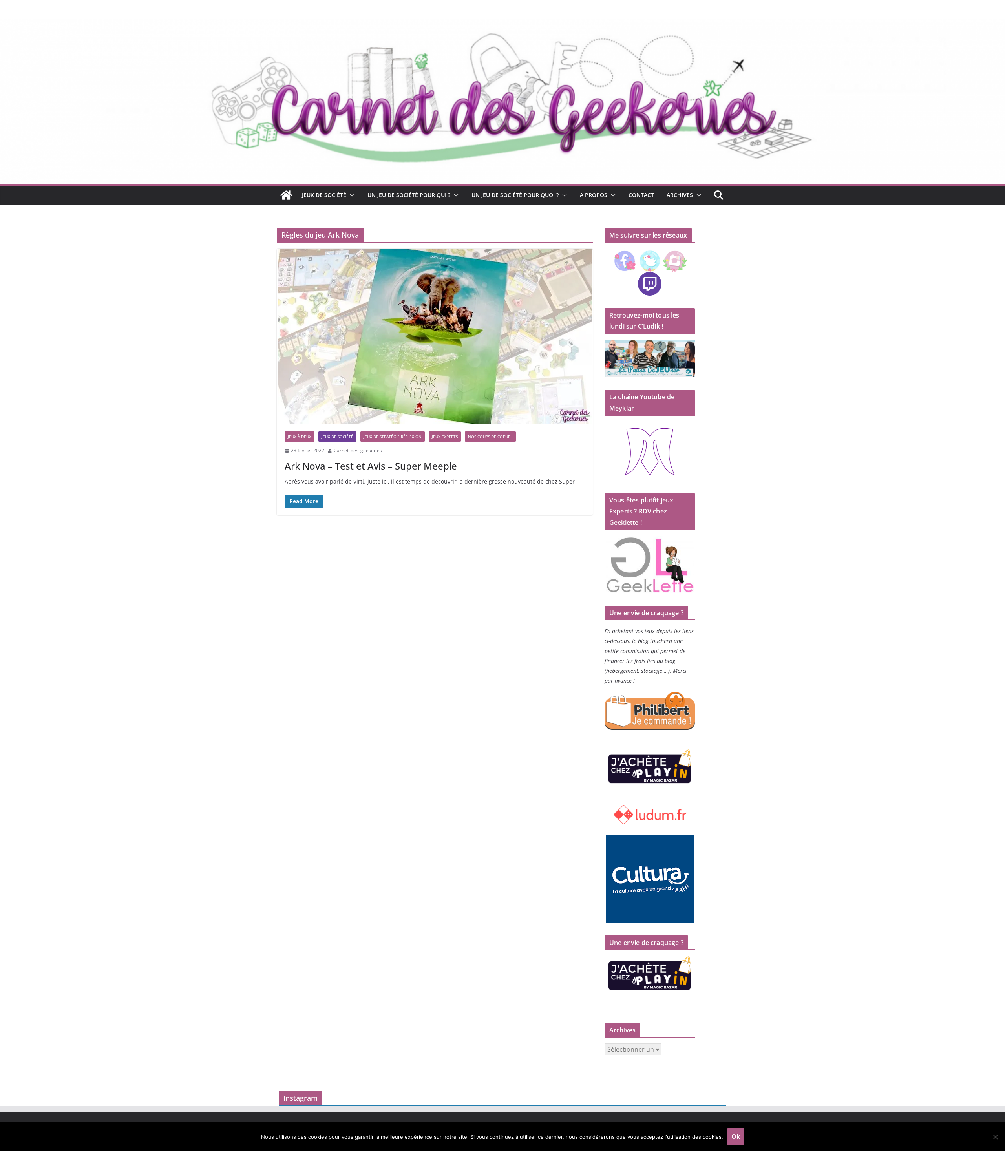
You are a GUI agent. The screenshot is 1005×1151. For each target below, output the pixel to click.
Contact (641, 195)
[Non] (995, 1137)
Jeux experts (445, 436)
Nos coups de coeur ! (490, 436)
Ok (735, 1136)
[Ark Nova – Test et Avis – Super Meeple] (435, 336)
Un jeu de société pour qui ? (408, 195)
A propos (593, 195)
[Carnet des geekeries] (502, 24)
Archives (680, 195)
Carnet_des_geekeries (358, 450)
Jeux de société (324, 195)
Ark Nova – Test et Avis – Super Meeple (371, 465)
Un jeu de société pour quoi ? (515, 195)
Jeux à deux (299, 436)
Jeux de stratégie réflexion (393, 436)
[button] (350, 195)
